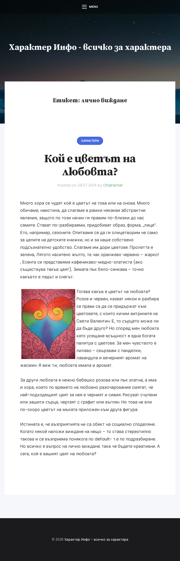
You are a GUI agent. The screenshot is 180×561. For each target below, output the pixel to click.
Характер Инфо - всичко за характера (90, 47)
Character (113, 185)
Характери (90, 141)
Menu (93, 7)
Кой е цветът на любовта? (90, 165)
